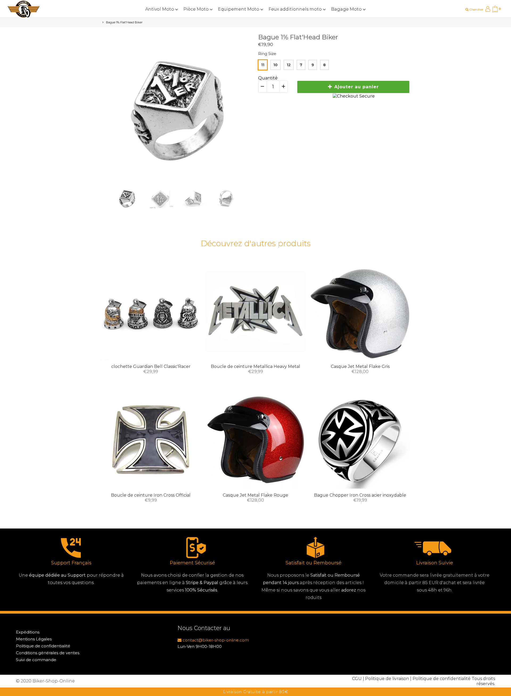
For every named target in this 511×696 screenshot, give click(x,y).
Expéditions (27, 632)
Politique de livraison (387, 678)
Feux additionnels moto (296, 9)
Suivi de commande (36, 659)
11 (262, 64)
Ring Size (267, 53)
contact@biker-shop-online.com (215, 640)
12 (289, 64)
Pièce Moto (196, 9)
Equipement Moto (239, 9)
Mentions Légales (34, 639)
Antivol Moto (160, 9)
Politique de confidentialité (43, 645)
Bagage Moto (347, 9)
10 (275, 64)
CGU (357, 678)
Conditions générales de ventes (47, 652)
